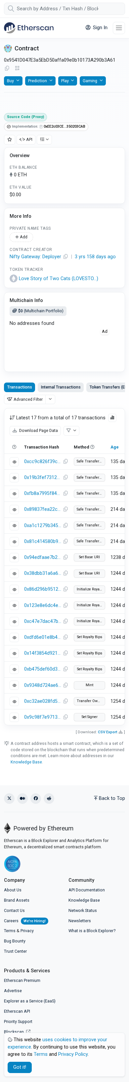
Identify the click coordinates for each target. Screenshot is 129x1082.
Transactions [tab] (19, 387)
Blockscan (14, 1031)
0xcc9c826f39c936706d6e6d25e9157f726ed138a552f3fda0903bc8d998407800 (42, 461)
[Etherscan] (29, 28)
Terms (10, 930)
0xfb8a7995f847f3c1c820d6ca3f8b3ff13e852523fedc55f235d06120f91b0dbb (42, 493)
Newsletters (79, 920)
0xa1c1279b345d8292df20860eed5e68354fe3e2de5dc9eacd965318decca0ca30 (42, 525)
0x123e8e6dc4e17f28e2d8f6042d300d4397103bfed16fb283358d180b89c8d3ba (42, 605)
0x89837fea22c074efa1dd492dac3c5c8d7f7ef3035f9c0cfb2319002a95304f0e (42, 509)
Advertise (13, 990)
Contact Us (14, 910)
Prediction (37, 80)
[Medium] (22, 798)
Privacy (27, 930)
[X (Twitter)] (9, 798)
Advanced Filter (28, 399)
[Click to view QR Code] (17, 68)
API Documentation (86, 889)
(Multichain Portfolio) (41, 310)
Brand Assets (16, 900)
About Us (13, 889)
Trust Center (15, 951)
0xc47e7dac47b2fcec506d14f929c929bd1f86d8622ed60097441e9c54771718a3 (42, 621)
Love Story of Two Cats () (58, 278)
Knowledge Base (26, 761)
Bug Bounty (14, 940)
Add (23, 236)
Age (114, 447)
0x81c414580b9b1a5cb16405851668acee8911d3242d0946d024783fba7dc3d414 (42, 541)
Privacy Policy (73, 1054)
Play (65, 80)
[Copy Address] (7, 68)
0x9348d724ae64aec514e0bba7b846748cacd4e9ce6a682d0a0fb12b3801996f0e (42, 685)
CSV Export (107, 732)
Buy (10, 80)
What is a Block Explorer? (91, 930)
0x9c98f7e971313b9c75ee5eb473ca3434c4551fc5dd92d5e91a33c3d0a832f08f (42, 717)
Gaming (90, 80)
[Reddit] (49, 798)
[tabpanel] (64, 566)
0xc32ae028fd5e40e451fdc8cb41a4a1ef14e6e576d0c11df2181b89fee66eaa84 (42, 701)
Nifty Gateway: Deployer (35, 257)
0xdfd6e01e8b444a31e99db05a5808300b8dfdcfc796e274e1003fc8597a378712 (42, 637)
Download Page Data (38, 430)
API (29, 139)
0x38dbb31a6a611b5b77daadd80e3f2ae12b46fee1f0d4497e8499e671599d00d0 (42, 573)
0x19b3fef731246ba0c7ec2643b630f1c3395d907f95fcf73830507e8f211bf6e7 (42, 477)
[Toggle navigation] (119, 28)
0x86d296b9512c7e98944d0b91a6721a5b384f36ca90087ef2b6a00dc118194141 (42, 589)
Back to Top (112, 798)
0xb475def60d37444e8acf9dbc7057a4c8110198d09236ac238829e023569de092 (42, 669)
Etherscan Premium (22, 980)
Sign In (100, 27)
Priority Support (18, 1021)
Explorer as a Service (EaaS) (30, 1000)
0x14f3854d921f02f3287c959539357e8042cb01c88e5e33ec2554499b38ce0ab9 (42, 653)
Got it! (19, 1067)
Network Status (82, 910)
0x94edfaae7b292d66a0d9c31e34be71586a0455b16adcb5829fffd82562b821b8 (42, 557)
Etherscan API (17, 1011)
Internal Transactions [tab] (61, 387)
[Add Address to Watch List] (9, 140)
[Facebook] (35, 798)
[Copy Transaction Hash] (65, 461)
